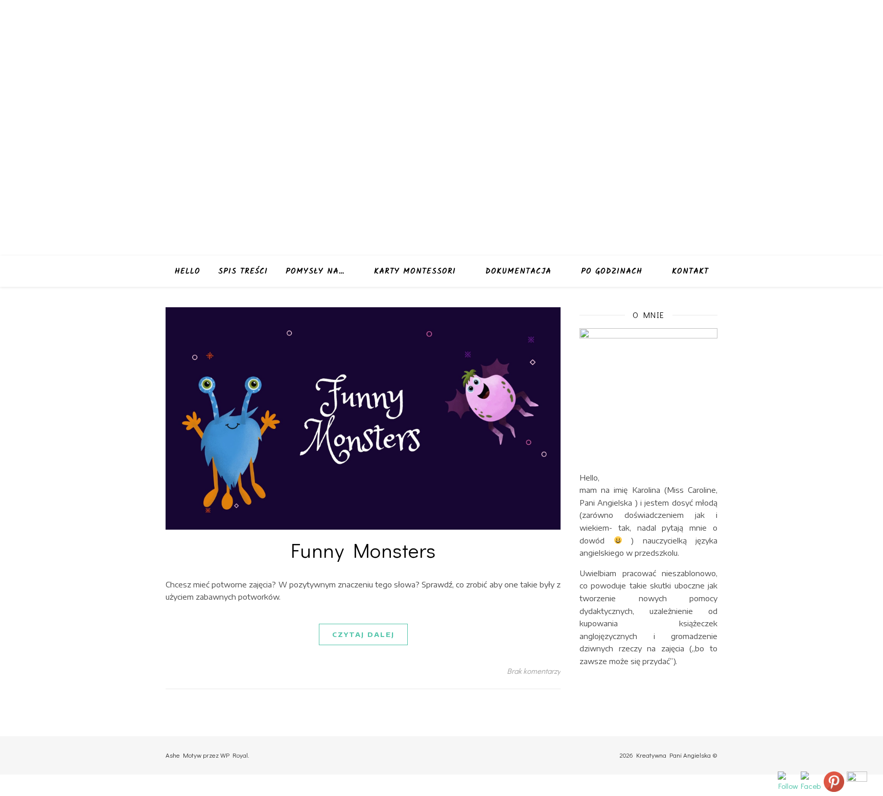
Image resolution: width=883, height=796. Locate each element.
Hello (187, 271)
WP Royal (234, 754)
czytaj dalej (363, 634)
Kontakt (690, 271)
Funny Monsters (363, 549)
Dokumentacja (518, 271)
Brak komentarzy (534, 671)
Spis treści (243, 271)
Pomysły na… (315, 271)
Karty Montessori (415, 271)
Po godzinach (611, 271)
